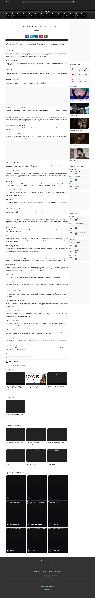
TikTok (73, 81)
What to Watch (53, 567)
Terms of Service (50, 571)
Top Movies (73, 213)
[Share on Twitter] (32, 36)
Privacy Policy (57, 571)
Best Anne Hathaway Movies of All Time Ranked (15, 443)
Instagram (86, 70)
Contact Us (40, 571)
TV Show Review (78, 186)
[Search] (73, 2)
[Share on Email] (46, 36)
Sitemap (44, 571)
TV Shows (37, 567)
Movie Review (77, 171)
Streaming (42, 567)
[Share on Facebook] (27, 36)
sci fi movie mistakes (12, 357)
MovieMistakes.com (57, 46)
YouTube (45, 576)
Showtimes (47, 567)
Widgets (86, 81)
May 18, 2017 (34, 33)
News (6, 21)
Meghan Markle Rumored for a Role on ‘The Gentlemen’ (56, 463)
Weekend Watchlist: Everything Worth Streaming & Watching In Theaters (56, 387)
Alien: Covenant (18, 44)
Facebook (72, 70)
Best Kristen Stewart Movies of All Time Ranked (56, 443)
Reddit (50, 576)
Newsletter (79, 81)
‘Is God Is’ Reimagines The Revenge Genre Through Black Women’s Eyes (35, 387)
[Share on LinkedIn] (36, 36)
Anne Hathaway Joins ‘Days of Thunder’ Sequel (15, 463)
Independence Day (37, 173)
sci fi (19, 357)
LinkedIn (47, 576)
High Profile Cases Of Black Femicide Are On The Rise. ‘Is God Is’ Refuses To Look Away (15, 388)
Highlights (47, 11)
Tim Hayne (36, 30)
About (35, 571)
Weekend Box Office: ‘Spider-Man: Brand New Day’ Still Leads (35, 463)
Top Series (72, 239)
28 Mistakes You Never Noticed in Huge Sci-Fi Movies (15, 415)
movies (31, 357)
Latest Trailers (73, 86)
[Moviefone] (14, 2)
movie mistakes (39, 46)
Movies (33, 567)
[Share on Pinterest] (41, 36)
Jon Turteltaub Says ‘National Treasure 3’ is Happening (35, 443)
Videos (58, 567)
